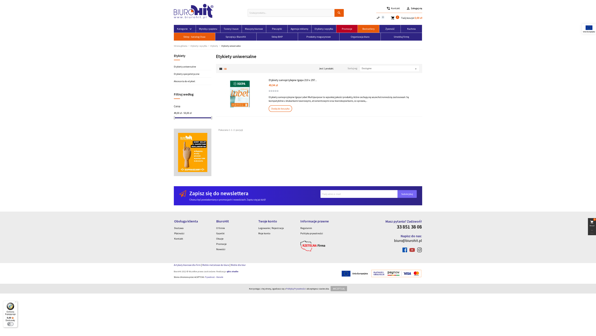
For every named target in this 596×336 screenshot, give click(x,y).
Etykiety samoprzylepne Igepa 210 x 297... (293, 80)
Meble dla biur (238, 264)
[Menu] (16, 303)
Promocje (221, 243)
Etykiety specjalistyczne (186, 73)
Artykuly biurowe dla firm (187, 264)
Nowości (220, 249)
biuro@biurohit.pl (408, 240)
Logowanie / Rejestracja (271, 228)
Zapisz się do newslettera (218, 193)
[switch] (10, 324)
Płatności (179, 233)
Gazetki (220, 233)
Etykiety (179, 56)
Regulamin (306, 228)
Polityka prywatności (311, 233)
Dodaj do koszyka (280, 108)
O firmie (220, 228)
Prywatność (210, 277)
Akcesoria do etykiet (184, 81)
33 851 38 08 (409, 227)
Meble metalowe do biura (215, 264)
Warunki (219, 277)
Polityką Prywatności (295, 288)
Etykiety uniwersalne (185, 66)
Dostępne (390, 69)
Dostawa (178, 228)
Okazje (220, 238)
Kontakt (178, 238)
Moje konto (264, 233)
